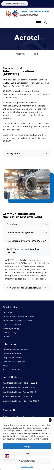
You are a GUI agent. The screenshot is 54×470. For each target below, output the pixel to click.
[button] (50, 420)
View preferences (27, 460)
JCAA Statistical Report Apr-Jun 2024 (19, 392)
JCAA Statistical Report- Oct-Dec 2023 (19, 383)
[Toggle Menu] (38, 22)
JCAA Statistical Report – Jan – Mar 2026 (20, 401)
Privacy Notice (27, 466)
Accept (27, 446)
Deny (27, 453)
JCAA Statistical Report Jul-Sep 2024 (18, 387)
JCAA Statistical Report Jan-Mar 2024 (19, 396)
